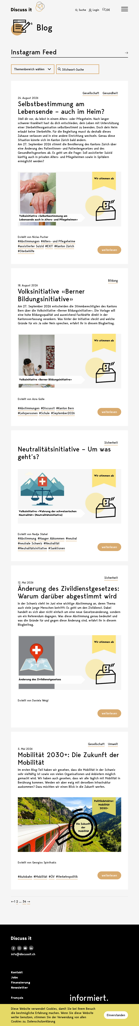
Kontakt (17, 972)
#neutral (71, 538)
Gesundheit (110, 93)
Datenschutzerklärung (41, 1021)
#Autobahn (25, 876)
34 (24, 901)
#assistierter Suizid (31, 246)
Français (17, 998)
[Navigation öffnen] (124, 9)
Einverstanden (116, 1015)
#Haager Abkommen (51, 538)
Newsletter (19, 987)
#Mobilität (40, 876)
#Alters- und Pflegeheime (58, 241)
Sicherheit (111, 442)
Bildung (113, 280)
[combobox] (32, 69)
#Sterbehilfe (26, 251)
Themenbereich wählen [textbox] (29, 69)
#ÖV (52, 876)
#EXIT (49, 246)
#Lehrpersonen (28, 413)
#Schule (44, 413)
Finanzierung (20, 982)
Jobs (14, 977)
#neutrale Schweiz (30, 543)
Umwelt (113, 744)
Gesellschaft (91, 93)
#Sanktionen (56, 548)
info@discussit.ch (23, 954)
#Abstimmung (27, 538)
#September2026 (63, 413)
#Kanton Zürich (64, 246)
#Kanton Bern (65, 408)
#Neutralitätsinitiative (32, 548)
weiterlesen (109, 250)
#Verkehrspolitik (67, 876)
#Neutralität (51, 543)
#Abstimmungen (28, 241)
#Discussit (48, 408)
